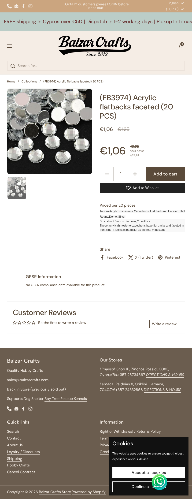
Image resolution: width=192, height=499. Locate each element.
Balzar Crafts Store (55, 491)
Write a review (164, 323)
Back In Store (18, 389)
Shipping (14, 458)
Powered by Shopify (89, 491)
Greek (105, 451)
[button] (180, 46)
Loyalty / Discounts (23, 451)
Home (11, 81)
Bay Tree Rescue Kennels (65, 398)
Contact (14, 438)
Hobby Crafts (18, 465)
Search (13, 431)
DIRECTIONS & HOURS (162, 389)
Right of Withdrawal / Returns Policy (130, 431)
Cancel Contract (21, 471)
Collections (29, 81)
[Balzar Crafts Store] (94, 46)
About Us (15, 445)
